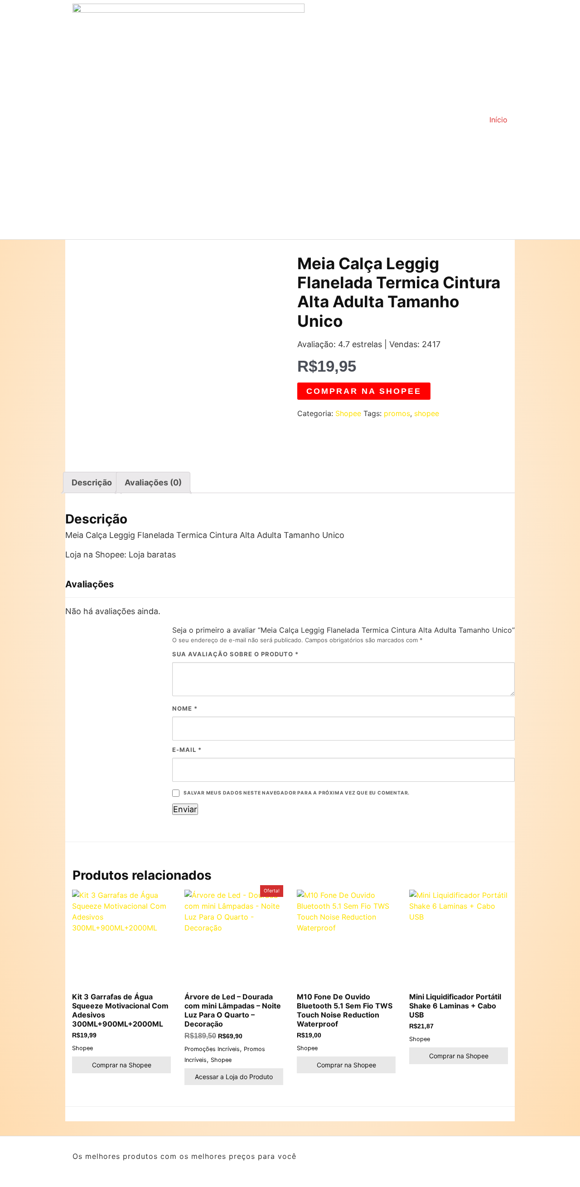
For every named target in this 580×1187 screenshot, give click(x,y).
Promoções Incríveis (212, 1049)
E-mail (187, 749)
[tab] (92, 482)
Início (498, 119)
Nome (185, 708)
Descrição (92, 482)
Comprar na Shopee (363, 391)
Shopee (348, 413)
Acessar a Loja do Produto (234, 1076)
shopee (426, 413)
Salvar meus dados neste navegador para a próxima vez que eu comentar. (297, 793)
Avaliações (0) (153, 482)
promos (397, 413)
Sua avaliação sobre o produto (235, 654)
